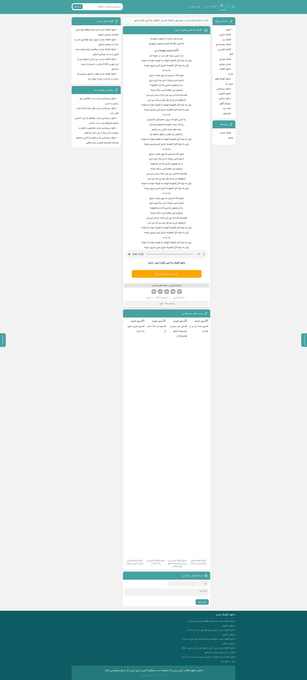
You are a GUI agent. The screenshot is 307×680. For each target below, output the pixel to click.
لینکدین (166, 291)
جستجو (77, 6)
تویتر (173, 291)
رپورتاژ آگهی (225, 103)
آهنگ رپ (226, 39)
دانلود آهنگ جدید (193, 20)
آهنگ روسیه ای (223, 44)
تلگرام (153, 291)
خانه (206, 20)
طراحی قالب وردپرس (157, 675)
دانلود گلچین (225, 93)
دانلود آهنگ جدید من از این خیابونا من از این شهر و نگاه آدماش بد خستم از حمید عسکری (97, 64)
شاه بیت (227, 108)
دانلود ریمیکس (223, 88)
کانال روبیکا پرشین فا (166, 273)
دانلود (150, 262)
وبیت (142, 675)
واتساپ (160, 291)
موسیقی (179, 20)
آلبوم (228, 29)
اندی (161, 303)
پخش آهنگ (194, 6)
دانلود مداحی (225, 98)
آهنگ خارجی (225, 34)
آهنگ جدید (210, 6)
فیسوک (179, 291)
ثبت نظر (202, 602)
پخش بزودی (225, 64)
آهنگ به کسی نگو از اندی (188, 30)
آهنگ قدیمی (167, 20)
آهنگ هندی (225, 59)
